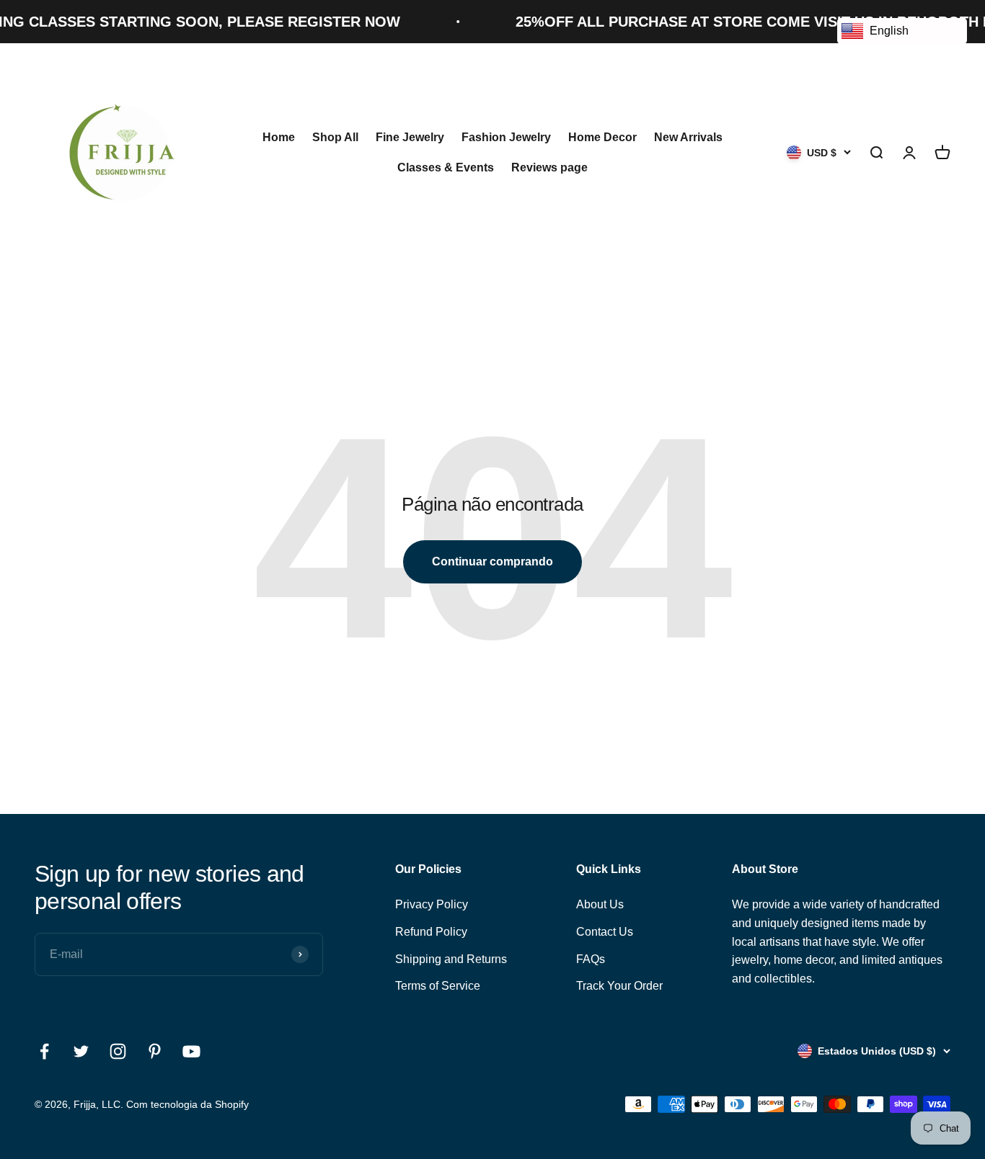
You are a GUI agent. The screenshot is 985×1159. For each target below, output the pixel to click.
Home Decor (602, 137)
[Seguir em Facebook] (44, 1051)
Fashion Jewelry (506, 137)
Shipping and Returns (451, 959)
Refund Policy (431, 932)
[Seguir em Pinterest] (154, 1051)
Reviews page (549, 167)
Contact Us (604, 932)
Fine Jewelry (410, 137)
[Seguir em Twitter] (81, 1051)
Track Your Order (619, 986)
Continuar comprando (492, 561)
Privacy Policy (431, 904)
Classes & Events (445, 167)
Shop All (335, 137)
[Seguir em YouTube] (191, 1051)
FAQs (590, 959)
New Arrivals (688, 137)
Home (278, 137)
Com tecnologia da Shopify (187, 1104)
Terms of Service (437, 986)
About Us (600, 904)
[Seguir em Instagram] (118, 1051)
